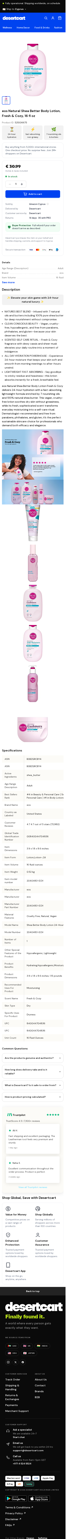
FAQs (10, 1525)
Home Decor (23, 27)
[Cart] (60, 18)
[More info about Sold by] (47, 204)
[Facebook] (23, 1362)
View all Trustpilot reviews (32, 1187)
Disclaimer (13, 1519)
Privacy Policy (15, 1513)
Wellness (7, 27)
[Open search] (46, 18)
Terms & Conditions (19, 1507)
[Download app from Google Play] (16, 1499)
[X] (15, 1362)
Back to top (33, 1291)
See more (8, 282)
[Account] (53, 18)
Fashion (58, 27)
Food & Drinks (42, 27)
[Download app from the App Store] (39, 1499)
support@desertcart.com (28, 1450)
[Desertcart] (14, 18)
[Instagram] (8, 1362)
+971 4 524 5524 (22, 1463)
